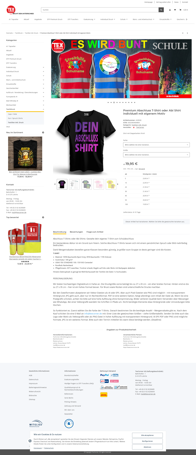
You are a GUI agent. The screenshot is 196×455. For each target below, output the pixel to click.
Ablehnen (147, 447)
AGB (30, 375)
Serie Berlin (68, 398)
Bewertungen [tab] (76, 232)
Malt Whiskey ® (12, 101)
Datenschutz (33, 379)
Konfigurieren (147, 441)
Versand (142, 169)
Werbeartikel (11, 105)
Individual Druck (12, 71)
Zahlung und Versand (72, 406)
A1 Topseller (11, 46)
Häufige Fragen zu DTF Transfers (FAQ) (79, 383)
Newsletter (68, 414)
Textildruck (10, 109)
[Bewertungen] (25, 261)
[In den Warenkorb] (55, 107)
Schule (8, 76)
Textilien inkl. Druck (139, 125)
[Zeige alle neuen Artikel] (43, 132)
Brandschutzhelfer (71, 375)
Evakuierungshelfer (71, 379)
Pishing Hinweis (70, 402)
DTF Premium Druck (13, 59)
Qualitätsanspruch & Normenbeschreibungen (73, 388)
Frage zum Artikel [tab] (95, 232)
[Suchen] (161, 9)
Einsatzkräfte (11, 84)
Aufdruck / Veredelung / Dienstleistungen (22, 92)
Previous (55, 184)
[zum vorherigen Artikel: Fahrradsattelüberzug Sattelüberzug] (182, 33)
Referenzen (68, 394)
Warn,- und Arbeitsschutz (16, 80)
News (176, 2)
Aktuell (8, 50)
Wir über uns (69, 410)
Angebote (9, 55)
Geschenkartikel (12, 88)
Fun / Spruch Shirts (15, 118)
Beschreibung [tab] (59, 232)
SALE (8, 127)
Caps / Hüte (12, 114)
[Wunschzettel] (175, 10)
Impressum (33, 383)
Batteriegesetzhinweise (38, 387)
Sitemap (32, 399)
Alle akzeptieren (147, 435)
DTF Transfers (11, 63)
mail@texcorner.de (19, 212)
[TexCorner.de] (20, 9)
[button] (169, 10)
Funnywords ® (11, 97)
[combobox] (156, 144)
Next (118, 184)
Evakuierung (11, 67)
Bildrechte (33, 395)
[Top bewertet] (43, 217)
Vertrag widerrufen (163, 2)
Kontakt (185, 2)
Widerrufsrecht (34, 391)
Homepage (148, 2)
